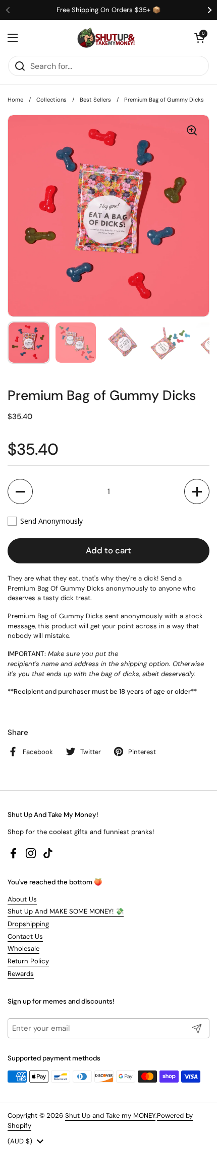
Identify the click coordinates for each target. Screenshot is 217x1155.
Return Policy (28, 961)
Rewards (21, 973)
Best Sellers (95, 99)
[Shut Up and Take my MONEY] (106, 38)
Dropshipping (28, 924)
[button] (199, 38)
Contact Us (25, 936)
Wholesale (23, 948)
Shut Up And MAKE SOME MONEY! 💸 (66, 911)
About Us (22, 899)
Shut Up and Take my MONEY (110, 1115)
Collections (51, 99)
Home (15, 99)
